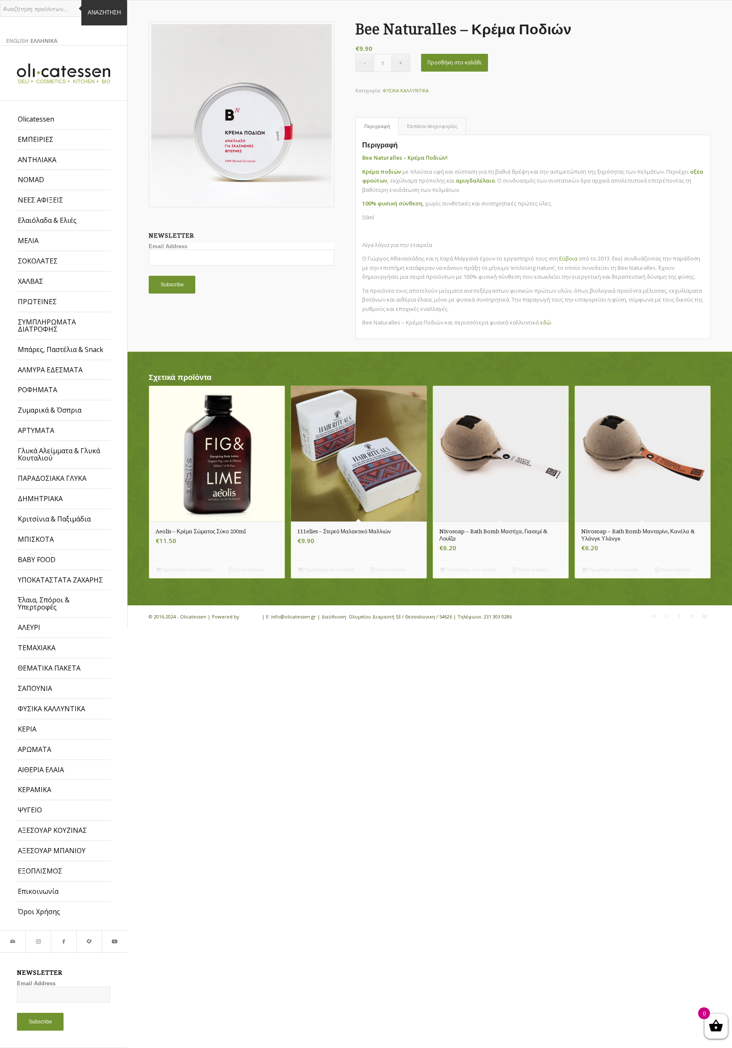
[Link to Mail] (12, 941)
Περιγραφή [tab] (377, 126)
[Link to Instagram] (38, 941)
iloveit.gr (251, 616)
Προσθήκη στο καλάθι (454, 62)
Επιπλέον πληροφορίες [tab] (432, 126)
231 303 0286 (498, 616)
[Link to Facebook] (63, 941)
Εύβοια (568, 258)
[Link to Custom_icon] (89, 941)
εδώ (545, 322)
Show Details (248, 569)
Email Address (36, 983)
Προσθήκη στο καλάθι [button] (187, 569)
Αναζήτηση (104, 12)
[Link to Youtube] (114, 941)
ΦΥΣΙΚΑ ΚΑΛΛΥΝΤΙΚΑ (406, 90)
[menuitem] (64, 119)
